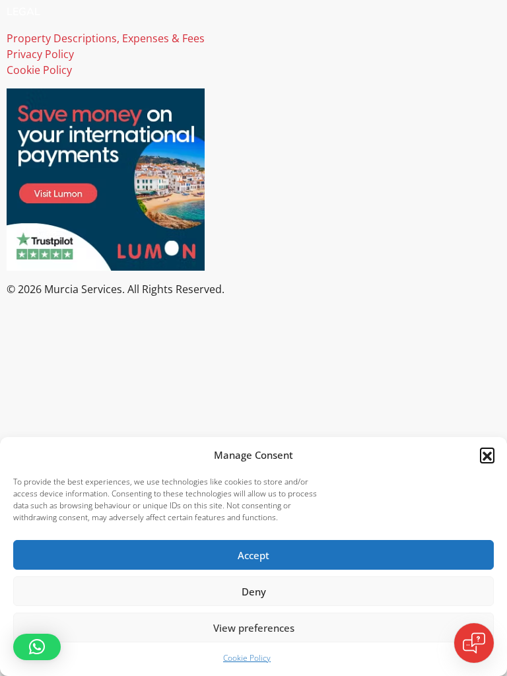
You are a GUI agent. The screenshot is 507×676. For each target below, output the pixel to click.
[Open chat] (474, 643)
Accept (253, 555)
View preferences (253, 627)
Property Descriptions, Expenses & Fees (106, 38)
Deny (254, 591)
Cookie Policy (247, 657)
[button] (487, 454)
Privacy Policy (40, 54)
